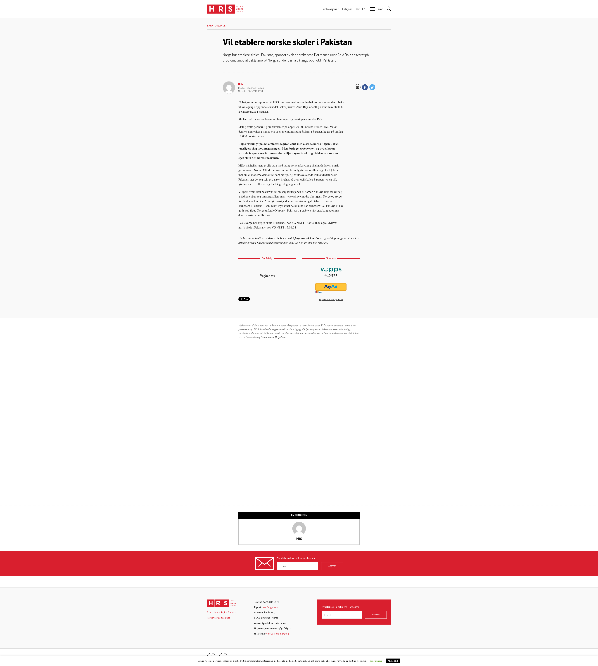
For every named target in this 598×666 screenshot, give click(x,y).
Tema (379, 9)
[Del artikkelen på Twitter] (372, 87)
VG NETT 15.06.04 (284, 227)
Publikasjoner (330, 9)
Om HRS (361, 9)
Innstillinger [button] (376, 660)
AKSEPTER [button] (393, 660)
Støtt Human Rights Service (221, 612)
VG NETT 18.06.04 (304, 223)
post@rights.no (270, 607)
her (301, 243)
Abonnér (332, 566)
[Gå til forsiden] (221, 603)
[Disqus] (299, 381)
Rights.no (267, 275)
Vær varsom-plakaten (277, 634)
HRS (240, 84)
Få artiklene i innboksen (296, 558)
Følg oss (347, 9)
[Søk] (389, 9)
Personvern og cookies (218, 618)
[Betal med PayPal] (331, 287)
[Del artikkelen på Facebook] (365, 87)
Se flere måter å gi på (329, 299)
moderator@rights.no (274, 337)
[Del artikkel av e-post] (358, 87)
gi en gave (340, 238)
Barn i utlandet (217, 26)
